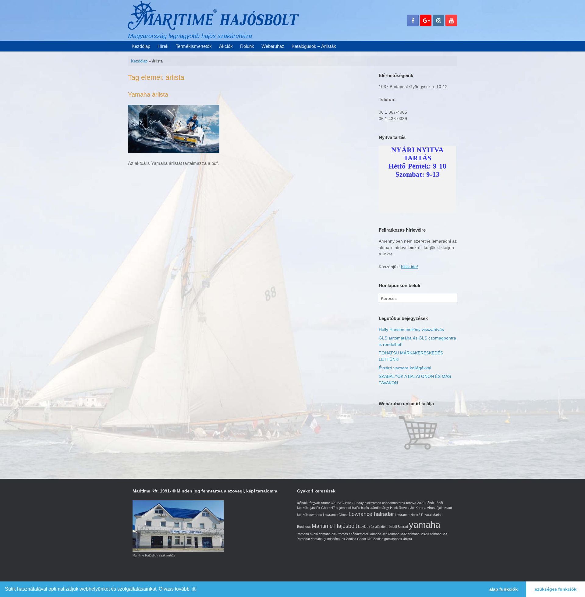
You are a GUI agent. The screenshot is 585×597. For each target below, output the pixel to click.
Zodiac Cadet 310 (359, 539)
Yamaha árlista (148, 94)
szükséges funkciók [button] (555, 589)
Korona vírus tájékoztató (434, 508)
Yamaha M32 (397, 534)
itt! (194, 589)
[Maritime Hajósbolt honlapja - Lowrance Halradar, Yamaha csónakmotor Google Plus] (425, 20)
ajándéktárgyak (308, 503)
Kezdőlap (141, 46)
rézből (392, 526)
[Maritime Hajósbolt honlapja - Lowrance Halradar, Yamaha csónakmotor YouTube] (451, 20)
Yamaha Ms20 (418, 534)
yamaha (424, 525)
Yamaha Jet (378, 534)
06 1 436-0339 (393, 118)
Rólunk (247, 46)
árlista (407, 539)
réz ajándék (378, 526)
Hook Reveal (399, 508)
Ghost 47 (328, 508)
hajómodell (343, 508)
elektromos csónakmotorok (385, 503)
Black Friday (354, 503)
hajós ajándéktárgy (375, 508)
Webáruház (272, 46)
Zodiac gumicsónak (387, 539)
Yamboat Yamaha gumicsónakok (321, 539)
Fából (429, 503)
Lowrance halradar (371, 514)
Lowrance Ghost (335, 515)
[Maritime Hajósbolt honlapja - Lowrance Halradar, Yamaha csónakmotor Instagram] (438, 20)
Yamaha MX (438, 534)
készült (302, 515)
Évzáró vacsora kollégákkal (405, 367)
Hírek (163, 46)
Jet (412, 508)
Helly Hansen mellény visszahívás (411, 329)
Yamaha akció (307, 534)
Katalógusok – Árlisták (314, 46)
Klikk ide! (409, 266)
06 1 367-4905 (393, 112)
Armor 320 (328, 503)
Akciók (226, 46)
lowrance (315, 515)
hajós (356, 508)
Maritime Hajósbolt (334, 526)
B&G (340, 503)
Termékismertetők (194, 46)
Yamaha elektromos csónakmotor (343, 534)
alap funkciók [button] (503, 589)
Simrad (403, 526)
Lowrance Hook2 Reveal (413, 515)
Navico (363, 526)
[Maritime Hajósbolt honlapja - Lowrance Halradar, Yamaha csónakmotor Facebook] (413, 20)
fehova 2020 (415, 503)
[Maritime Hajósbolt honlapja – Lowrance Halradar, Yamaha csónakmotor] (213, 15)
